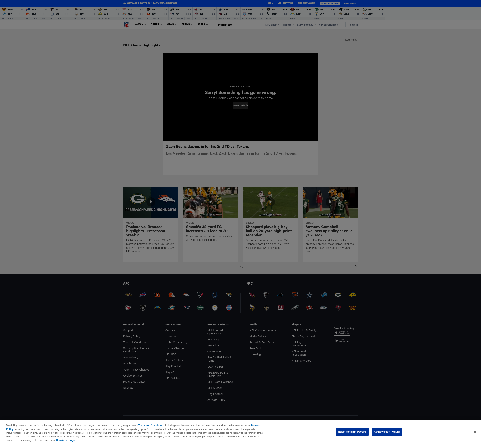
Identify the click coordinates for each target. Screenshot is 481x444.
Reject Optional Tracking (352, 431)
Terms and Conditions (151, 425)
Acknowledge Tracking (387, 431)
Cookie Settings (65, 440)
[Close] (475, 432)
